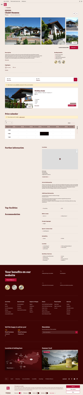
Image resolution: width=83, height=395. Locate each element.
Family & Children (8, 311)
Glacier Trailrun (44, 310)
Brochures (68, 311)
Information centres (70, 308)
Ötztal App (68, 310)
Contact (68, 304)
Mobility (31, 308)
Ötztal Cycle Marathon (46, 311)
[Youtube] (74, 379)
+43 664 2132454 (45, 173)
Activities (7, 301)
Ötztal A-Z (31, 311)
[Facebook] (72, 379)
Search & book (20, 301)
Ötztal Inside (57, 301)
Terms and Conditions (26, 378)
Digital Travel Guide (57, 306)
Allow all (73, 386)
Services (69, 301)
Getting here (24, 1)
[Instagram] (69, 379)
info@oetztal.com (21, 333)
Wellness (6, 310)
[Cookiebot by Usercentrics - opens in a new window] (8, 393)
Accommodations (20, 304)
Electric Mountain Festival (46, 313)
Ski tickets (19, 306)
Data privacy (17, 378)
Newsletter (68, 306)
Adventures (19, 308)
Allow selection (73, 389)
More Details (37, 105)
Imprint (12, 378)
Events (43, 301)
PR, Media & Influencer (49, 378)
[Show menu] (1, 4)
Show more (7, 60)
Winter (6, 304)
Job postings (41, 378)
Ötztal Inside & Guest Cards (15, 1)
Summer (6, 306)
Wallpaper (68, 313)
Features (6, 70)
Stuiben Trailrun (44, 308)
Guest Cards (56, 304)
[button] (60, 159)
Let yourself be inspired (9, 313)
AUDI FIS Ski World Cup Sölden (47, 304)
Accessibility (34, 378)
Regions (31, 304)
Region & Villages (34, 301)
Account (55, 308)
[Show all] (19, 108)
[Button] (76, 332)
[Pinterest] (77, 379)
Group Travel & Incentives (21, 310)
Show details (52, 393)
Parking (31, 310)
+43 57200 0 (7, 1)
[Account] (81, 1)
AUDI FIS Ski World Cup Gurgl (47, 306)
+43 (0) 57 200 (7, 333)
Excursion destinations (9, 308)
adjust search (22, 117)
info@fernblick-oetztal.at (46, 174)
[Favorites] (80, 1)
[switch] (29, 393)
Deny (73, 392)
